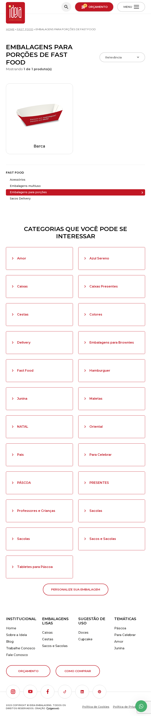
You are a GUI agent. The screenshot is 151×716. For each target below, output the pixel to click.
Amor (21, 258)
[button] (13, 692)
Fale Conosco (17, 655)
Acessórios (17, 179)
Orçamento (28, 671)
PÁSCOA (24, 483)
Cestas (23, 314)
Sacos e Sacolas (102, 539)
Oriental (96, 427)
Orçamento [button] (96, 6)
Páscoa (120, 628)
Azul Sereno (99, 258)
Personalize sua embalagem (75, 589)
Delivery (23, 342)
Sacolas (95, 511)
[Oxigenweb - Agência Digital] (52, 708)
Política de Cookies (95, 707)
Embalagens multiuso (25, 186)
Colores (95, 314)
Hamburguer (99, 370)
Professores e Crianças (36, 511)
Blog (10, 641)
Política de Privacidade (129, 707)
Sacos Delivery (20, 198)
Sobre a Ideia (16, 635)
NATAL (22, 427)
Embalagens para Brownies (111, 342)
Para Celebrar (100, 455)
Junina (22, 398)
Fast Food (25, 29)
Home (10, 29)
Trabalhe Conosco (20, 648)
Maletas (95, 398)
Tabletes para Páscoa (35, 567)
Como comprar (77, 671)
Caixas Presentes (103, 286)
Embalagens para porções (28, 192)
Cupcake (85, 639)
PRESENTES (99, 483)
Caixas (22, 286)
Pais (20, 455)
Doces (83, 632)
